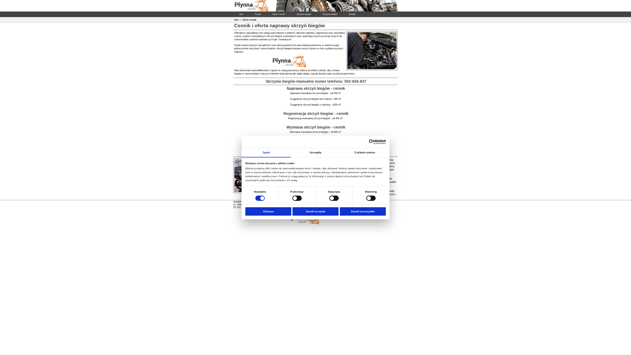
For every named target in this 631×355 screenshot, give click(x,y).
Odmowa (268, 211)
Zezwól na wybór (315, 211)
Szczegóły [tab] (316, 152)
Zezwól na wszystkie (363, 211)
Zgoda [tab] (266, 152)
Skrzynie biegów (303, 14)
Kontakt (352, 14)
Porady (258, 14)
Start (241, 14)
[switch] (297, 198)
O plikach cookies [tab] (364, 152)
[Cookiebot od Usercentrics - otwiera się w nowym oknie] (371, 141)
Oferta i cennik (278, 14)
